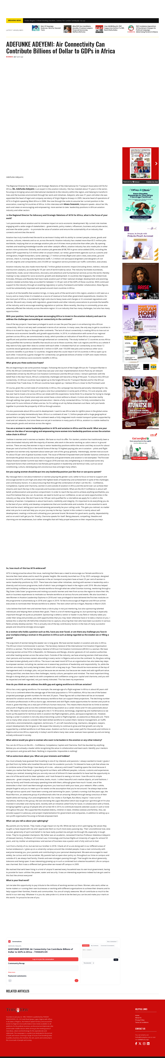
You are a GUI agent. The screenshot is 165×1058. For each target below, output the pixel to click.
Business (9, 57)
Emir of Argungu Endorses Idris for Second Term (50, 28)
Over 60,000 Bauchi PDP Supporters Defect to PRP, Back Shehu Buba (114, 28)
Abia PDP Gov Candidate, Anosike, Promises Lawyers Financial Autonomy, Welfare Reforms (83, 29)
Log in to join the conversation (43, 959)
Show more (11, 972)
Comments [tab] (86, 945)
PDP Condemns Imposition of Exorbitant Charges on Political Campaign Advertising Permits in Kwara (147, 29)
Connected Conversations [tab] (107, 945)
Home (137, 1015)
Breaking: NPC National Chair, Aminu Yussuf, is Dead (44, 20)
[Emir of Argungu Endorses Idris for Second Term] (36, 28)
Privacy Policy (139, 1020)
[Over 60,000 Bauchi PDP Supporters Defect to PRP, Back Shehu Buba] (99, 29)
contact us (141, 1039)
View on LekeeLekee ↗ (112, 941)
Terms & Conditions (141, 1022)
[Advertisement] (63, 920)
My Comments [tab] (94, 945)
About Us (138, 1018)
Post (116, 959)
